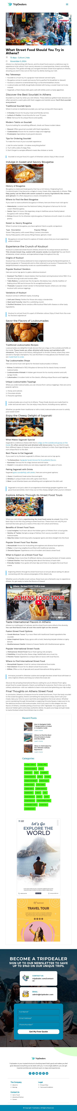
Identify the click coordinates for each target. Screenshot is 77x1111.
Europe (47, 776)
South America (29, 800)
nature (38, 792)
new (45, 792)
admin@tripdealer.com (42, 995)
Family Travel (44, 780)
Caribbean (44, 772)
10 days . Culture (17, 58)
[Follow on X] (33, 1073)
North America (29, 796)
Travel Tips (43, 804)
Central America (30, 776)
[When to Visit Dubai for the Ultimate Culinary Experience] (28, 748)
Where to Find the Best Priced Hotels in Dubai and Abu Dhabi (42, 737)
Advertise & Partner (18, 1097)
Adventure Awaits (30, 768)
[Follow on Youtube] (36, 1073)
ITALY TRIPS (40, 784)
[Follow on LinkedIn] (47, 1073)
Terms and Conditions (46, 1087)
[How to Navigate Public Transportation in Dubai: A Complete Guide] (28, 727)
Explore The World (30, 780)
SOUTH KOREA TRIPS (44, 800)
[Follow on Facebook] (30, 1073)
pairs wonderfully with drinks (24, 472)
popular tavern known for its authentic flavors (38, 460)
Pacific (39, 796)
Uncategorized (29, 808)
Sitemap (14, 1087)
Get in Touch (16, 1095)
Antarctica (28, 772)
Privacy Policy (44, 1085)
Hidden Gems (29, 784)
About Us (15, 1085)
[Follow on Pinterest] (43, 1073)
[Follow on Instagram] (40, 1073)
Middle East (28, 792)
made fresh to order (16, 357)
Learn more (38, 730)
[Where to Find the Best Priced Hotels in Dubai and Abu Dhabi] (28, 737)
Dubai (40, 776)
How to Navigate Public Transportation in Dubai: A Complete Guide (43, 726)
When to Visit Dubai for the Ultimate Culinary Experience (42, 747)
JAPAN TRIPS (29, 788)
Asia (28, 58)
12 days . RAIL (42, 764)
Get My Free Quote (38, 1031)
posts (46, 796)
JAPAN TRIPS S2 (41, 788)
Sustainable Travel (30, 804)
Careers (14, 1099)
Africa (41, 768)
